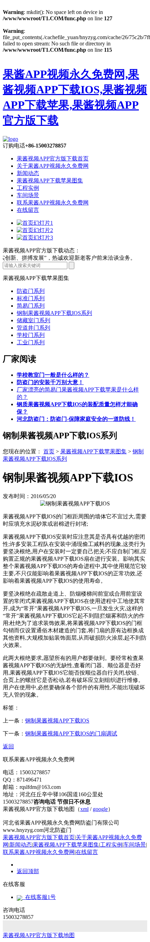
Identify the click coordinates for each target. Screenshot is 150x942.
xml (84, 809)
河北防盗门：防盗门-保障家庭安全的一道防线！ (76, 419)
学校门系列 (31, 335)
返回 (8, 746)
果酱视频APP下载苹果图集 (50, 181)
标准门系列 (31, 298)
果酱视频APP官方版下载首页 (53, 158)
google (100, 809)
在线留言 (28, 210)
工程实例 (28, 188)
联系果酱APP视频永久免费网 (53, 203)
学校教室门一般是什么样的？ (53, 375)
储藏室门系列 (33, 320)
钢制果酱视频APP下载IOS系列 (54, 313)
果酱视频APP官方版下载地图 (39, 935)
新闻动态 (28, 173)
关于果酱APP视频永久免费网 (53, 166)
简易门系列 (31, 306)
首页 (48, 451)
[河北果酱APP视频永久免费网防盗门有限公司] (10, 139)
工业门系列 (31, 342)
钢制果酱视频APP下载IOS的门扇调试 (71, 733)
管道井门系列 (33, 328)
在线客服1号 (39, 897)
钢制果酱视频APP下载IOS (57, 721)
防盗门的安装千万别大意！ (50, 382)
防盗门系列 (31, 291)
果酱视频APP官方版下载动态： (41, 250)
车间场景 (28, 195)
